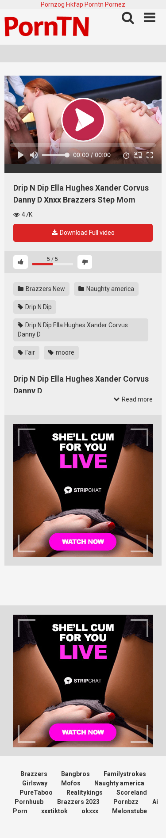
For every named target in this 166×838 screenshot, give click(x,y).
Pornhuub (29, 801)
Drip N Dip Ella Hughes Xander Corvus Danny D (73, 329)
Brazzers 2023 (78, 801)
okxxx (89, 811)
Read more (136, 399)
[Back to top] (150, 820)
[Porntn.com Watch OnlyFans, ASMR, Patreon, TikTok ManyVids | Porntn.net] (48, 27)
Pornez (115, 4)
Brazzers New (44, 288)
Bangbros (75, 773)
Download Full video (86, 232)
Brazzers (33, 773)
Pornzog (53, 4)
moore (64, 352)
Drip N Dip (38, 306)
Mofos (71, 783)
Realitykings (84, 792)
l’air (29, 352)
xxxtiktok (54, 811)
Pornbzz (126, 801)
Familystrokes (125, 773)
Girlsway (34, 783)
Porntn (94, 4)
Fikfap (74, 4)
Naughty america (109, 288)
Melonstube (129, 811)
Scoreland (131, 792)
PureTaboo (36, 792)
